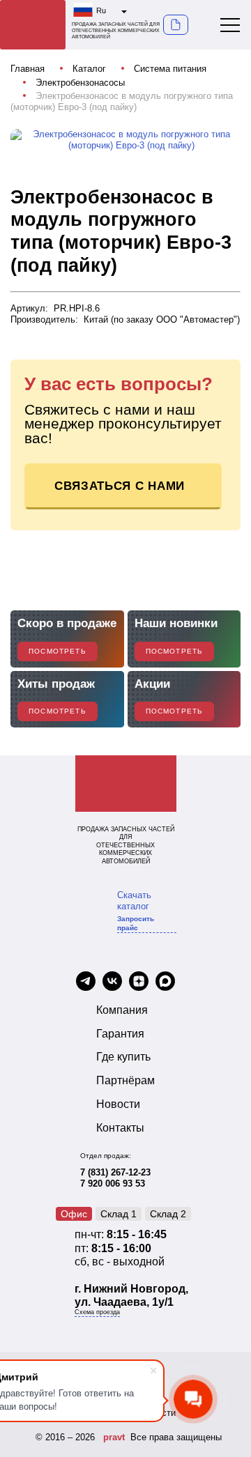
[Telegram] (86, 982)
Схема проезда (97, 1312)
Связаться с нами (119, 486)
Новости (118, 1104)
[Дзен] (139, 982)
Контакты (120, 1128)
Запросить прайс (135, 923)
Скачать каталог (134, 900)
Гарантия (120, 1034)
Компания (122, 1010)
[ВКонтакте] (112, 982)
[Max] (165, 982)
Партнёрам (125, 1080)
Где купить (123, 1057)
